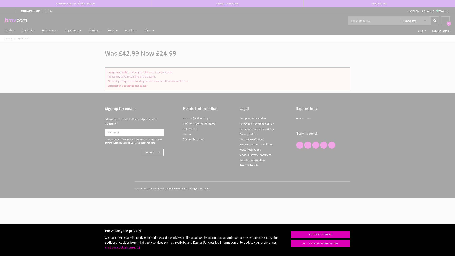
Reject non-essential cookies (320, 243)
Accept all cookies (320, 234)
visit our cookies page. (120, 247)
